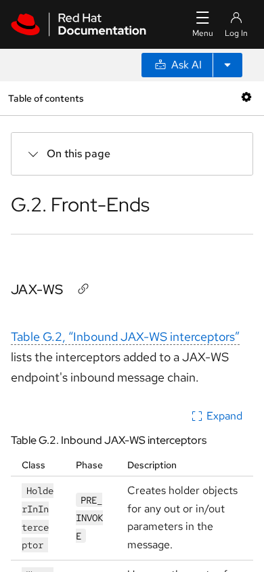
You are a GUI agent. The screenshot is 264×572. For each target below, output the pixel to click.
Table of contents (45, 97)
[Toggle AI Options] (227, 65)
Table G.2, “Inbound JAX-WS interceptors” (125, 336)
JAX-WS (37, 289)
